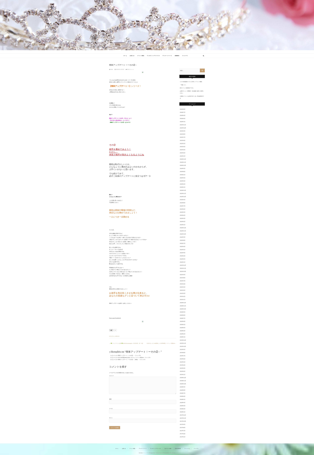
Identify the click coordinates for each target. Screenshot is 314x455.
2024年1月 (182, 187)
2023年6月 (182, 209)
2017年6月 (182, 433)
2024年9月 (182, 168)
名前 (110, 399)
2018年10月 (183, 383)
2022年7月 (182, 243)
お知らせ (132, 55)
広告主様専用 (178, 448)
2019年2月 (182, 371)
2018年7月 (182, 393)
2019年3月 (182, 368)
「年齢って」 (183, 84)
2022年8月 (182, 240)
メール (111, 408)
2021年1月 (182, 299)
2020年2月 (182, 334)
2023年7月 (182, 206)
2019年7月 (182, 355)
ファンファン (187, 448)
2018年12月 (183, 377)
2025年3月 (182, 149)
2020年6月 (182, 321)
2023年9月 (182, 199)
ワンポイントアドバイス (153, 55)
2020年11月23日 (120, 69)
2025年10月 (183, 128)
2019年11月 (183, 343)
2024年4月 (182, 178)
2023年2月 (182, 221)
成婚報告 (177, 55)
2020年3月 (182, 330)
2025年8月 (182, 134)
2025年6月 (182, 140)
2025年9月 (182, 131)
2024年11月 (183, 162)
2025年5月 (182, 143)
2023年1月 (182, 224)
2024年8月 (182, 171)
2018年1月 (182, 412)
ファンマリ (185, 55)
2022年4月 (182, 252)
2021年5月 (182, 287)
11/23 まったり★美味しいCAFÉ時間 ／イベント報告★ (161, 343)
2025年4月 (182, 146)
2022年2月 (182, 259)
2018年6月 (182, 396)
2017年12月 (183, 415)
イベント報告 (140, 55)
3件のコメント (130, 69)
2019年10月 (183, 346)
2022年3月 (182, 256)
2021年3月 (182, 293)
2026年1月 (182, 121)
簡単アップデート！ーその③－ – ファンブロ (129, 355)
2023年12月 (183, 190)
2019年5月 (182, 362)
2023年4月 (182, 215)
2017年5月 (182, 437)
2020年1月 (182, 337)
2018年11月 (183, 380)
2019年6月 (182, 359)
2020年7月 (182, 318)
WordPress (172, 453)
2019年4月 (182, 365)
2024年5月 (182, 174)
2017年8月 (182, 427)
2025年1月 (182, 156)
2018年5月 (182, 399)
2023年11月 (183, 193)
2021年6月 (182, 284)
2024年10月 (183, 165)
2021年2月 (182, 296)
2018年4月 (182, 402)
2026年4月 (182, 118)
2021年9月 (182, 274)
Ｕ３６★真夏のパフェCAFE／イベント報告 (191, 81)
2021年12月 (183, 265)
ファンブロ (114, 54)
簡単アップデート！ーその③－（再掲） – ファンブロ (131, 359)
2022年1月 (182, 262)
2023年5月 (182, 212)
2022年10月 (183, 234)
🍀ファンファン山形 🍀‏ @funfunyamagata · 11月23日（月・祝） (126, 343)
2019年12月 (183, 340)
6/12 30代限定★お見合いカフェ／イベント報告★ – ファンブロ (134, 357)
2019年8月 (182, 352)
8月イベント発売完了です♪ (187, 88)
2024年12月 (183, 159)
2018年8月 (182, 390)
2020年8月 (182, 315)
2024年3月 (182, 181)
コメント (111, 375)
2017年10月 (183, 421)
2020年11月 (183, 305)
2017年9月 (182, 424)
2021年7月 (182, 280)
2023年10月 (183, 196)
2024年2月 (182, 184)
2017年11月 (183, 418)
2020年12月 (183, 302)
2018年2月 (182, 408)
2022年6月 (182, 246)
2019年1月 (182, 374)
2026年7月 (182, 112)
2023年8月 (182, 202)
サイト (111, 417)
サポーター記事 (167, 448)
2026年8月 (182, 109)
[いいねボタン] (111, 330)
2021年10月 (183, 271)
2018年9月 (182, 387)
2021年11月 (183, 268)
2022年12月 (183, 227)
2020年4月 (182, 327)
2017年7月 (182, 430)
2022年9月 (182, 237)
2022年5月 (182, 249)
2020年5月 (182, 324)
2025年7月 (182, 137)
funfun (111, 69)
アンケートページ (167, 55)
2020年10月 (183, 309)
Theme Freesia (159, 453)
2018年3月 (182, 405)
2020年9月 (182, 312)
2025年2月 (182, 152)
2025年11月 (183, 124)
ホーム (125, 55)
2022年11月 (183, 231)
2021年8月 (182, 277)
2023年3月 (182, 218)
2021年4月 (182, 290)
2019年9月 (182, 349)
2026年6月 (182, 115)
